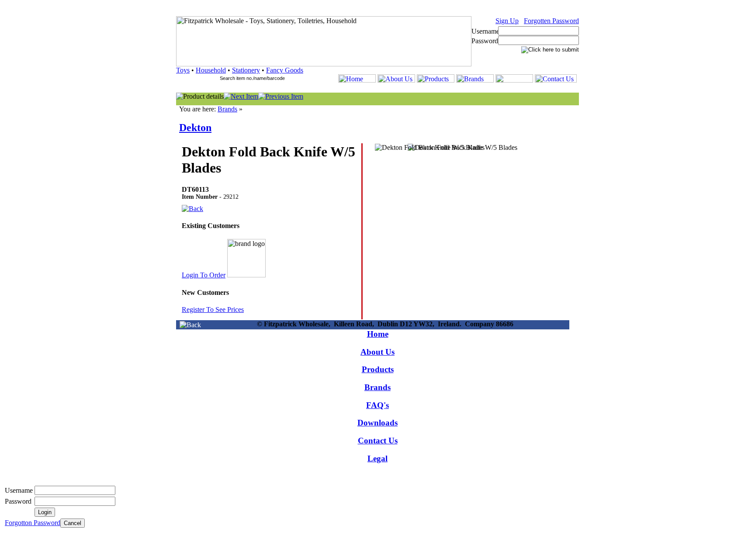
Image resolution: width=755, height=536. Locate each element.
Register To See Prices (213, 309)
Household (211, 70)
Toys (183, 70)
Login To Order (203, 275)
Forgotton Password (32, 522)
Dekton (195, 127)
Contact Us (378, 440)
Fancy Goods (284, 70)
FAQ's (377, 405)
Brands (227, 109)
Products (378, 369)
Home (377, 334)
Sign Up (507, 20)
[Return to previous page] (190, 325)
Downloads (377, 422)
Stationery (246, 70)
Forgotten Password (551, 20)
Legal (377, 458)
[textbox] (256, 78)
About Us (377, 351)
